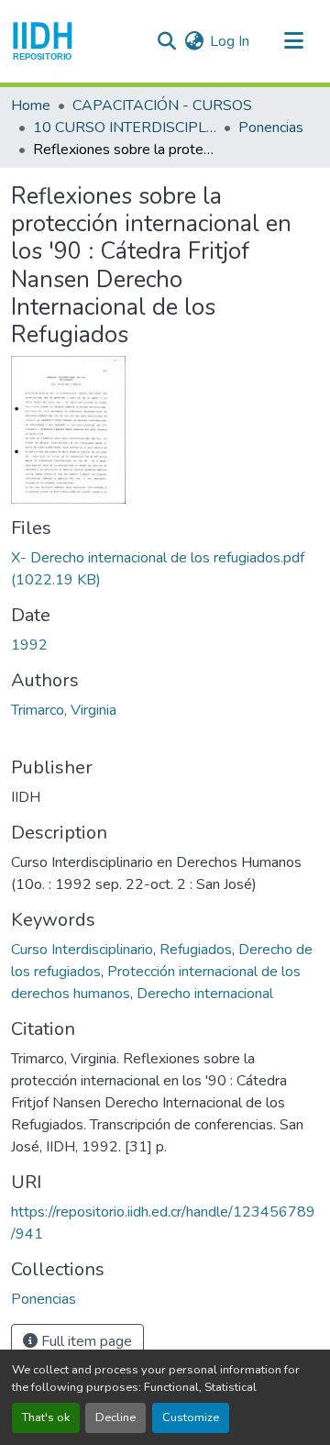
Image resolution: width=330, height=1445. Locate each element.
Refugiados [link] (196, 949)
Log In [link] (229, 41)
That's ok (46, 1417)
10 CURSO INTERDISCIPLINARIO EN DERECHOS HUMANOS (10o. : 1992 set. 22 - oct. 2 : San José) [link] (124, 127)
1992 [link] (29, 645)
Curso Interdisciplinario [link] (82, 949)
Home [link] (30, 105)
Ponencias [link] (270, 127)
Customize (190, 1417)
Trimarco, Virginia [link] (63, 710)
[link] (165, 569)
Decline (115, 1417)
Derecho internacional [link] (205, 994)
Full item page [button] (85, 1341)
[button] (42, 41)
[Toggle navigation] (293, 41)
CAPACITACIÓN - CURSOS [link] (162, 105)
